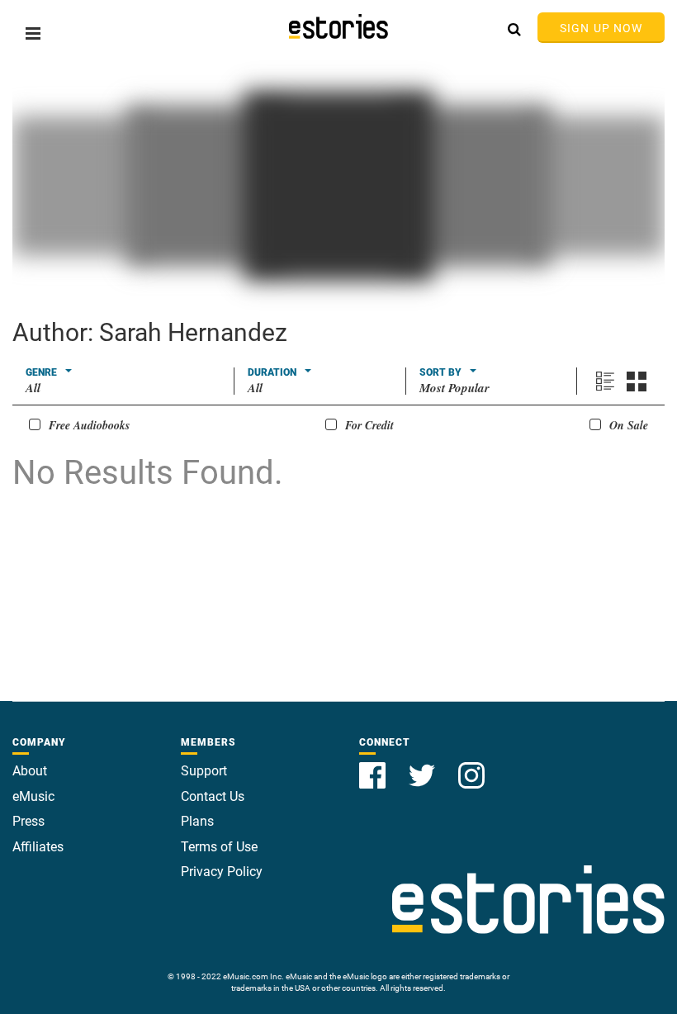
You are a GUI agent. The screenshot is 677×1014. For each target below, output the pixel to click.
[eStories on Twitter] (423, 766)
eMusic (33, 796)
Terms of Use (219, 847)
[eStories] (338, 26)
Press (28, 821)
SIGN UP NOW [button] (601, 28)
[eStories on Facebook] (374, 766)
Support (204, 771)
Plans (197, 821)
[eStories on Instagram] (471, 766)
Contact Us (212, 796)
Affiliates (38, 847)
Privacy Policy (222, 871)
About (29, 771)
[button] (33, 33)
